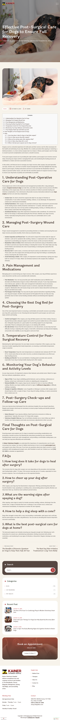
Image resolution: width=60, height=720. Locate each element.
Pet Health (9, 593)
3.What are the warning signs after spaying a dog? (19, 139)
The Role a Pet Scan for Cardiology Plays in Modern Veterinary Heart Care (34, 611)
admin (28, 108)
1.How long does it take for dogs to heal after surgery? (20, 135)
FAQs (5, 133)
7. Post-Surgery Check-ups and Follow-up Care (16, 129)
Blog (5, 109)
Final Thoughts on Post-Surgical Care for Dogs (16, 131)
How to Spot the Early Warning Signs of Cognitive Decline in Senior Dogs (34, 629)
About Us (34, 679)
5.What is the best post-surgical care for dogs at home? (21, 143)
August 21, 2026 (17, 608)
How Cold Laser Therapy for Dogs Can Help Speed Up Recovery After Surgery (34, 620)
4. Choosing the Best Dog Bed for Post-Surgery (16, 124)
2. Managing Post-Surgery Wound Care (14, 120)
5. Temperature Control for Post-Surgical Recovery (17, 126)
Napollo (38, 717)
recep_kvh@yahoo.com (37, 704)
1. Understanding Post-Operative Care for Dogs (16, 118)
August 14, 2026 (17, 617)
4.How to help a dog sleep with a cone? (16, 141)
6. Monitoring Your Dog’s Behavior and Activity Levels (18, 128)
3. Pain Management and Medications (13, 122)
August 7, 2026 (17, 626)
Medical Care (35, 673)
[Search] (53, 570)
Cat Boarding (10, 590)
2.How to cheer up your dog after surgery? (17, 137)
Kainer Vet (29, 716)
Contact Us (35, 683)
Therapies (35, 676)
